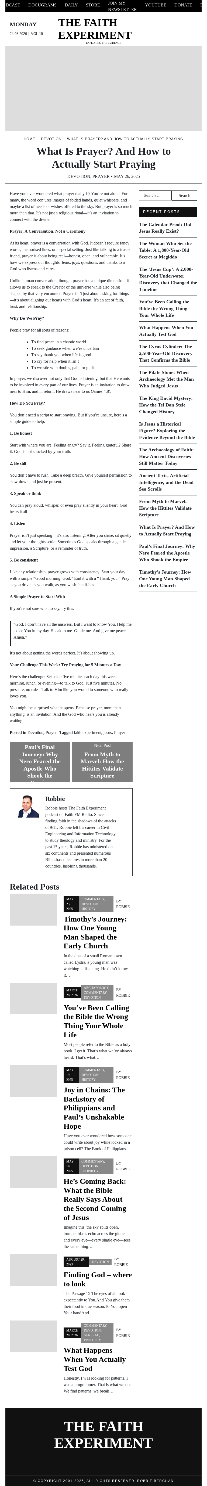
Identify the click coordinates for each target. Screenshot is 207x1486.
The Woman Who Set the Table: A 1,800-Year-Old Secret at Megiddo (165, 250)
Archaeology (96, 988)
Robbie (123, 907)
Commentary (93, 899)
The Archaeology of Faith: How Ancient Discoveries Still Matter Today (166, 456)
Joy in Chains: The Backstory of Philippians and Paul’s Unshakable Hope (94, 1108)
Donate (183, 5)
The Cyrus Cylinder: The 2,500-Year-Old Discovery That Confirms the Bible (165, 353)
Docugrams (42, 5)
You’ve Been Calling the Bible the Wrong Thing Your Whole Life (164, 308)
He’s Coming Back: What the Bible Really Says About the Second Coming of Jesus (95, 1199)
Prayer (101, 176)
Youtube (155, 5)
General (91, 1335)
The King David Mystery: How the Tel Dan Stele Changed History (166, 404)
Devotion (78, 176)
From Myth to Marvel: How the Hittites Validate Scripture (165, 508)
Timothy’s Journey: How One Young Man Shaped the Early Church (165, 578)
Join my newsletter (122, 6)
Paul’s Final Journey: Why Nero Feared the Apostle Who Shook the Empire (167, 553)
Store (93, 5)
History (89, 909)
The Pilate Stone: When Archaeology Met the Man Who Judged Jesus (166, 379)
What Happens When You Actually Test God (95, 1359)
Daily (71, 5)
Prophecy (90, 1171)
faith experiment (87, 732)
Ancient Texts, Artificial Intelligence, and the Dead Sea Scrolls (166, 482)
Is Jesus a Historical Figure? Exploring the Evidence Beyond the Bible (167, 430)
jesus (108, 732)
